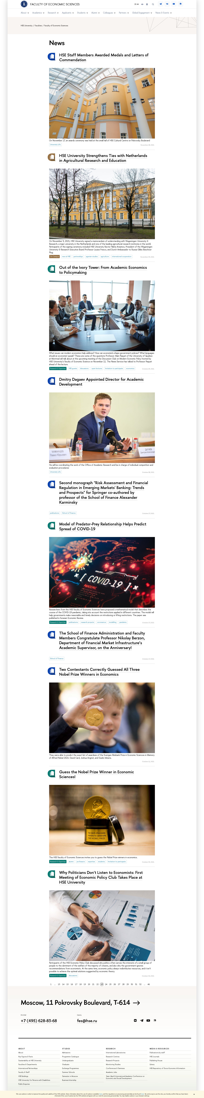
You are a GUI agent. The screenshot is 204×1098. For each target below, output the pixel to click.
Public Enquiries (24, 1084)
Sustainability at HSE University (29, 1060)
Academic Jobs (111, 1072)
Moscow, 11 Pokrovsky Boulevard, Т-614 (75, 1002)
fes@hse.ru (87, 1020)
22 (97, 984)
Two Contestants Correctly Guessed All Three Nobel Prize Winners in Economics (99, 672)
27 (119, 984)
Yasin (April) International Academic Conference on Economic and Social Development (125, 1077)
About (21, 1049)
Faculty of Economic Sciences (55, 4)
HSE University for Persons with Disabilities (34, 1080)
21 (93, 984)
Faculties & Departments (27, 1064)
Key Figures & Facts (25, 1056)
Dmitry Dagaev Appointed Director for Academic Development (101, 381)
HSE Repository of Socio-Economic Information (167, 1068)
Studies (66, 1049)
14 (63, 984)
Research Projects (112, 1060)
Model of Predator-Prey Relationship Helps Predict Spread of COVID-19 (102, 526)
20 (89, 984)
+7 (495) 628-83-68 (39, 1020)
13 (59, 984)
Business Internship (69, 1080)
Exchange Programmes (70, 1068)
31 (136, 984)
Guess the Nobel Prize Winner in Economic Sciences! (96, 774)
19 (85, 984)
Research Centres (112, 1056)
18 (80, 984)
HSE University (27, 25)
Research (111, 1049)
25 (110, 984)
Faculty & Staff (24, 1072)
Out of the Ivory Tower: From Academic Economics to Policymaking (103, 270)
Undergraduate (68, 1060)
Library (152, 1064)
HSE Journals (154, 1056)
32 (140, 984)
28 (123, 984)
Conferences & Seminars (115, 1068)
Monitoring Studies (113, 1064)
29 (128, 984)
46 (149, 984)
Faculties (38, 25)
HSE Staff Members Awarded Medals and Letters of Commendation (104, 57)
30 (132, 984)
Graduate (65, 1064)
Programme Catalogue (70, 1056)
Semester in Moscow (70, 1076)
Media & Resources (159, 1049)
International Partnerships (27, 1068)
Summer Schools (68, 1072)
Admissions (66, 1052)
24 (106, 984)
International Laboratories (115, 1052)
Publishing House (156, 1060)
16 (72, 984)
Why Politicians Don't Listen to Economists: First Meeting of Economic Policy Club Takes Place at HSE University (101, 877)
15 (67, 984)
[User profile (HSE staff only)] (147, 4)
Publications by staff (157, 1052)
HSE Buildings (23, 1076)
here (100, 1094)
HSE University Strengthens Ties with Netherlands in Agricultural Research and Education (103, 158)
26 (115, 984)
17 (76, 984)
